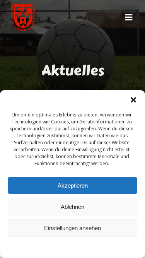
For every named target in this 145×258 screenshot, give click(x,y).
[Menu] (128, 17)
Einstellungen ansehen (72, 228)
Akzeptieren (73, 185)
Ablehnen (72, 206)
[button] (133, 100)
